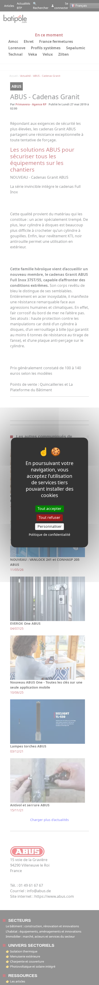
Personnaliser (50, 526)
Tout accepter (49, 508)
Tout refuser (49, 517)
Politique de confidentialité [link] (49, 535)
